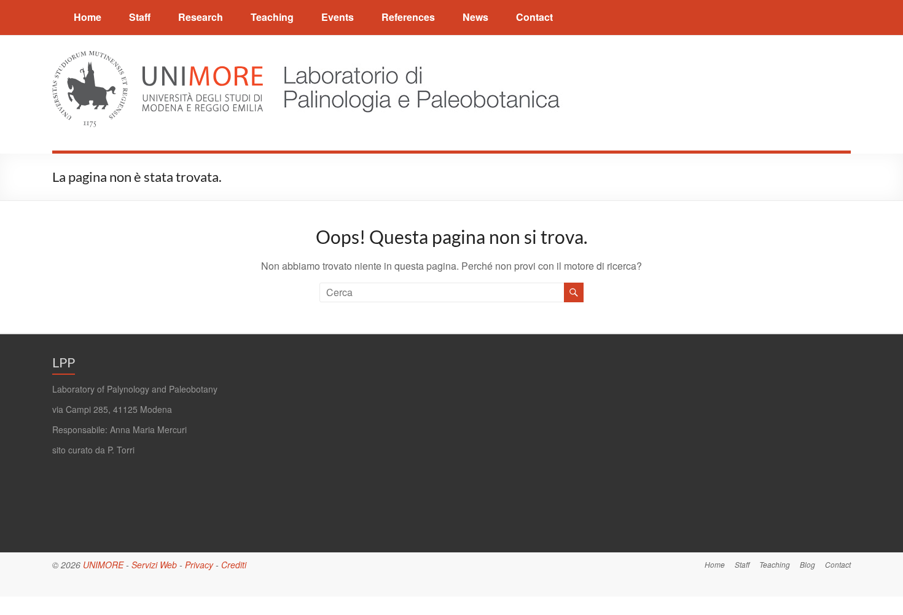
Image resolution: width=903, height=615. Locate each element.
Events (337, 17)
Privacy (199, 564)
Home (87, 17)
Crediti (233, 564)
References (408, 17)
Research (200, 17)
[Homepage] (415, 58)
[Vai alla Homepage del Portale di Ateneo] (158, 58)
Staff (139, 17)
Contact (534, 17)
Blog (807, 564)
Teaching (272, 17)
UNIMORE (103, 564)
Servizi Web (154, 564)
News (475, 17)
